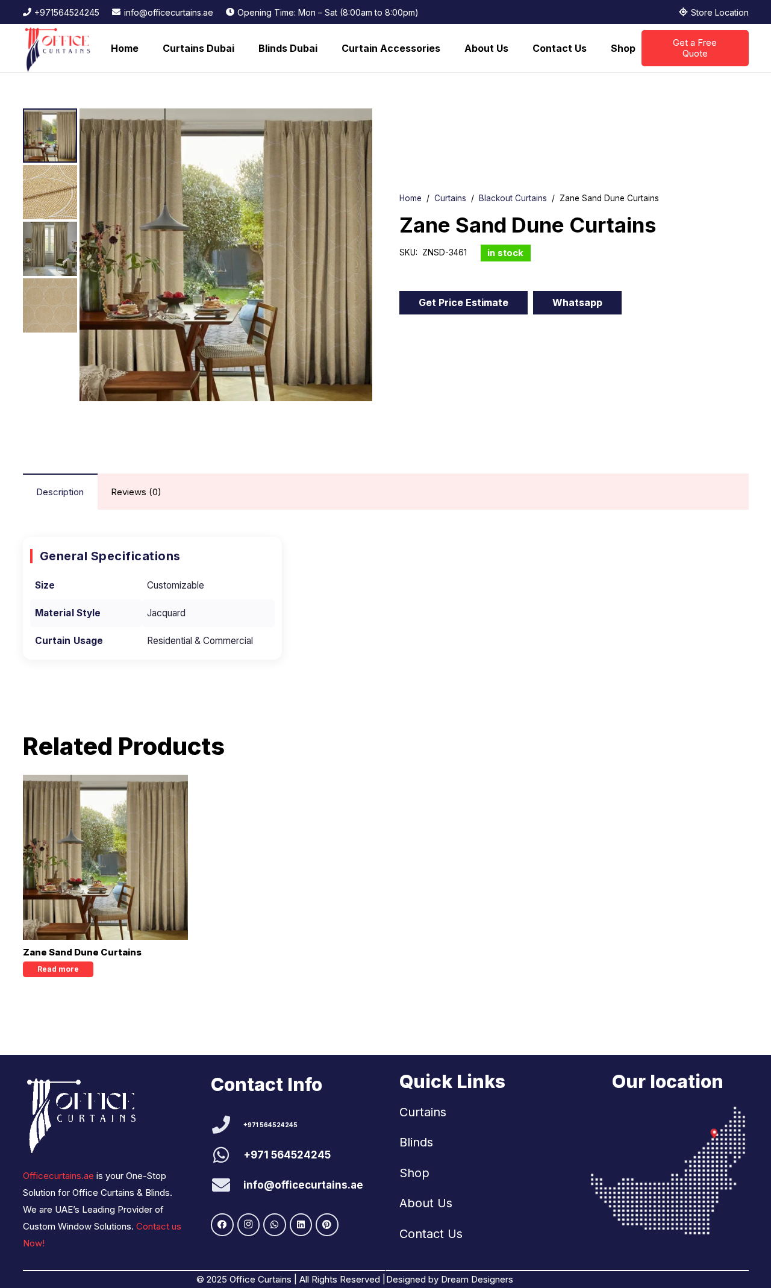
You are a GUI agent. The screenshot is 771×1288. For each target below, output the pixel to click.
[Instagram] (248, 1224)
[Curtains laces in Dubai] (668, 1170)
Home (410, 198)
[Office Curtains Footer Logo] (87, 1113)
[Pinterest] (327, 1224)
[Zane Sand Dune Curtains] (105, 857)
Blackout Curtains (513, 198)
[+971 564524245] (227, 1125)
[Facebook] (222, 1224)
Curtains (450, 198)
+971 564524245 (270, 1124)
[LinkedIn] (301, 1224)
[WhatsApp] (274, 1224)
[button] (240, 48)
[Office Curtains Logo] (61, 48)
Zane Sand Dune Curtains (82, 952)
